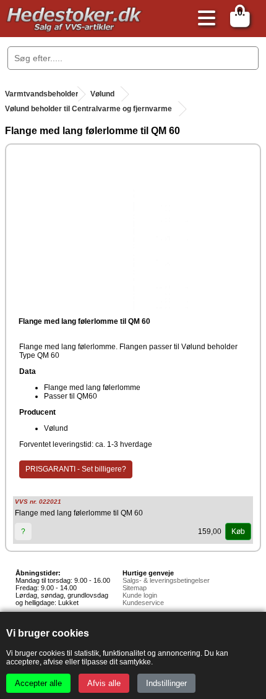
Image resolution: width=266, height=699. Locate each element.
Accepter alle (38, 683)
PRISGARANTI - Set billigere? (75, 469)
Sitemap (134, 587)
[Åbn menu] (203, 18)
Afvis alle (104, 683)
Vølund (102, 94)
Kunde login (139, 595)
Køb (238, 531)
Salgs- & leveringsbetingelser (166, 580)
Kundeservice (143, 602)
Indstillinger (166, 683)
